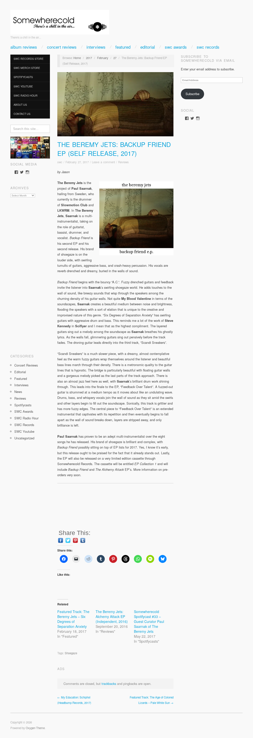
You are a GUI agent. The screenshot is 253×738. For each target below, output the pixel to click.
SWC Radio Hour (26, 95)
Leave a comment (103, 162)
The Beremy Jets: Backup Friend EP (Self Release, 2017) (114, 149)
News (18, 391)
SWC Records (208, 47)
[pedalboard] (30, 147)
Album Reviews (23, 47)
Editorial (147, 47)
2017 (89, 58)
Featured (122, 47)
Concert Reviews (62, 47)
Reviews (20, 398)
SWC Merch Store (27, 68)
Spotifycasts (23, 77)
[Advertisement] (30, 274)
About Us (20, 104)
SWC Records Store (28, 59)
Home (77, 58)
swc (59, 162)
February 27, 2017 (77, 162)
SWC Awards (176, 47)
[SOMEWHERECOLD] (59, 20)
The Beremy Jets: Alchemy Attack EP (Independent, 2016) (112, 616)
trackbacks (109, 683)
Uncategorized (24, 438)
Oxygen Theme (35, 728)
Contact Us (22, 114)
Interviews (95, 47)
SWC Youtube (23, 86)
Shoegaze (71, 653)
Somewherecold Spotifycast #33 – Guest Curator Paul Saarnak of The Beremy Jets (149, 621)
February (102, 58)
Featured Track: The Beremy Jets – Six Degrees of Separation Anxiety (73, 619)
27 (114, 58)
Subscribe (192, 93)
